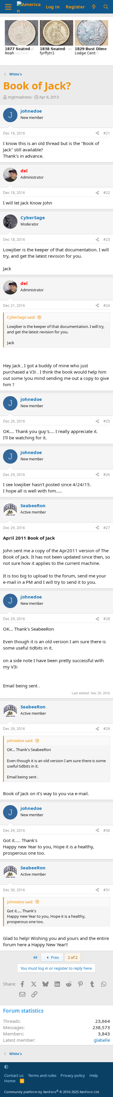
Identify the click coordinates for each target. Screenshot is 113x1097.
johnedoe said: (20, 740)
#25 (106, 421)
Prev (54, 957)
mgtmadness (20, 97)
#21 (106, 133)
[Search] (106, 6)
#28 (106, 618)
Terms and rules (42, 1075)
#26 (106, 474)
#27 (106, 527)
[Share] (97, 133)
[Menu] (8, 7)
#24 (106, 305)
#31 (106, 889)
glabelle (102, 1040)
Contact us (14, 1075)
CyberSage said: (21, 317)
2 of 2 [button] (72, 957)
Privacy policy (73, 1075)
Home (9, 1080)
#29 (106, 728)
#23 (106, 239)
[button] (6, 1066)
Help (93, 1075)
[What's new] (94, 6)
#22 (106, 192)
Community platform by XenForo (52, 1091)
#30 (106, 830)
